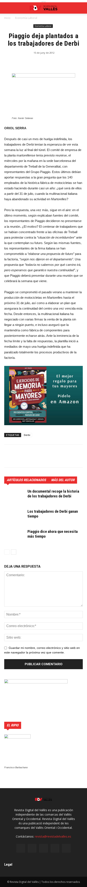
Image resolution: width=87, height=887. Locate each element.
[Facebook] (20, 848)
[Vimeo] (55, 848)
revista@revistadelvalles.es (53, 836)
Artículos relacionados (26, 480)
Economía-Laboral (26, 18)
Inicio (7, 18)
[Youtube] (66, 848)
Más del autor (63, 480)
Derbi (27, 434)
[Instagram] (32, 848)
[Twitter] (43, 848)
